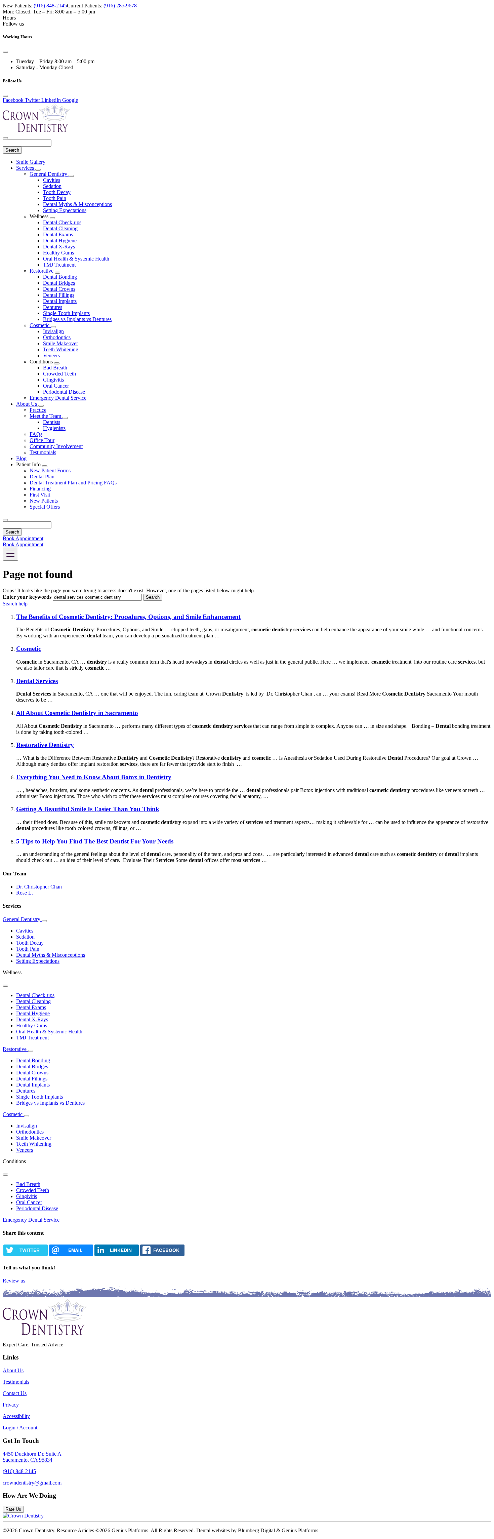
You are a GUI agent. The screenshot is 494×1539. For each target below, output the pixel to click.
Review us (14, 1281)
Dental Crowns (59, 289)
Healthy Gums (58, 252)
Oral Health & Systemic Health (76, 259)
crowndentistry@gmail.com (32, 1483)
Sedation (52, 186)
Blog (21, 458)
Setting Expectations (64, 210)
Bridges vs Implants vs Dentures (77, 319)
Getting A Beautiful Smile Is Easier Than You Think (87, 809)
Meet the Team (46, 416)
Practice (38, 410)
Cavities (51, 180)
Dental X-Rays (59, 246)
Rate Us (13, 1509)
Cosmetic (40, 325)
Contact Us (15, 1393)
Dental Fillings (58, 295)
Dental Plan (42, 476)
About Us (27, 404)
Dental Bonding (60, 277)
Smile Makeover (60, 343)
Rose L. (24, 893)
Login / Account (20, 1427)
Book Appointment (23, 538)
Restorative (42, 271)
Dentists (51, 422)
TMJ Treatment (59, 265)
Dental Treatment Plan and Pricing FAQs (73, 482)
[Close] (5, 52)
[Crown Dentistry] (23, 1515)
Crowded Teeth (59, 374)
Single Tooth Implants (66, 313)
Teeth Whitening (60, 349)
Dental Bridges (59, 283)
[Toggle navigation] (10, 554)
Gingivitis (53, 380)
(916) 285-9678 (120, 5)
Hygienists (54, 428)
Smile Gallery (30, 162)
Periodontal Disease (64, 392)
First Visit (40, 495)
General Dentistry (49, 174)
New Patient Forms (50, 470)
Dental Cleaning (60, 228)
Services (25, 168)
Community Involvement (56, 446)
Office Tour (42, 440)
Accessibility (16, 1416)
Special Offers (45, 507)
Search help (15, 603)
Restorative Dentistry (45, 744)
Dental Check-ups (62, 222)
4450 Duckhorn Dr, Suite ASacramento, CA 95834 (32, 1457)
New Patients (44, 501)
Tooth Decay (57, 192)
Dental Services (37, 680)
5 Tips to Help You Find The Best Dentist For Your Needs (94, 841)
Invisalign (53, 331)
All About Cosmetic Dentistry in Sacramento (77, 712)
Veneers (51, 355)
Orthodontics (57, 337)
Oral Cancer (56, 386)
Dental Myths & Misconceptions (77, 204)
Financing (40, 488)
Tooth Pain (54, 198)
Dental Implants (60, 301)
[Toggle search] (5, 520)
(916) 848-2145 (50, 5)
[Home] (36, 130)
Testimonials (43, 452)
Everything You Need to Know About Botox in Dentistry (93, 777)
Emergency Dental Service (58, 398)
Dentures (52, 307)
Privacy (11, 1405)
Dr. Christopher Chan (39, 887)
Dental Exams (58, 234)
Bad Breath (55, 367)
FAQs (36, 434)
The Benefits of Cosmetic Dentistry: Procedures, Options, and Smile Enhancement (128, 616)
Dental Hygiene (60, 240)
